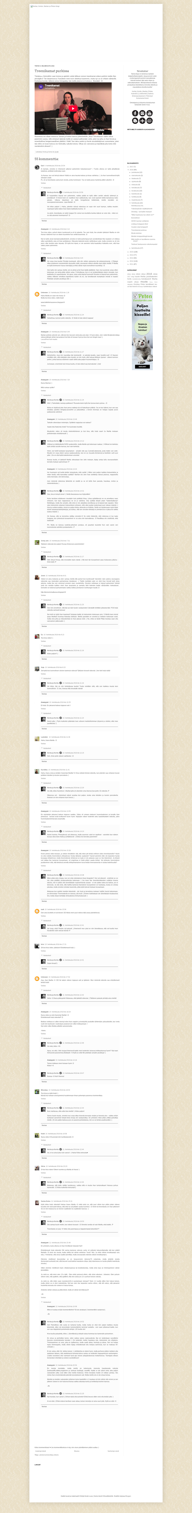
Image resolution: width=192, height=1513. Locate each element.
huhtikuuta (135, 197)
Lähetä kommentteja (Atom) (49, 1455)
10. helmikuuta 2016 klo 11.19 (73, 400)
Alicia (43, 1166)
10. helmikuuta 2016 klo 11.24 (73, 315)
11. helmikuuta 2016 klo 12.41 (73, 925)
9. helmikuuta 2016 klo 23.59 (73, 192)
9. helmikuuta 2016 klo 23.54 (55, 166)
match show (133, 282)
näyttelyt (130, 284)
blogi (132, 276)
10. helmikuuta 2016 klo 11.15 (73, 718)
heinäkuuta (136, 188)
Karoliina (44, 770)
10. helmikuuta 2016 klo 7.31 (59, 541)
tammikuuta (136, 248)
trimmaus (140, 286)
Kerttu (139, 91)
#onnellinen (135, 218)
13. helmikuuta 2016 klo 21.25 (73, 1394)
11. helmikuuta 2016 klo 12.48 (73, 1043)
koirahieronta (136, 279)
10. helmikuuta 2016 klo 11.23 (73, 605)
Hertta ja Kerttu (53, 192)
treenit (134, 286)
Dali (42, 166)
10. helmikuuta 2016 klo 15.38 (73, 875)
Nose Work (153, 282)
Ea (42, 635)
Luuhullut (44, 737)
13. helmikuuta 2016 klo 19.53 (73, 1221)
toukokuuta (136, 194)
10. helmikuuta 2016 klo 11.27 (73, 352)
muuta (144, 281)
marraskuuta (136, 175)
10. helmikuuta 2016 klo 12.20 (73, 788)
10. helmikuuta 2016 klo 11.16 (73, 650)
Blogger (128, 1496)
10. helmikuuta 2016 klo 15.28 (60, 850)
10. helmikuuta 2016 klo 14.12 (73, 441)
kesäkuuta (135, 191)
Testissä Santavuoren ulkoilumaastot (144, 244)
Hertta (134, 91)
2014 (132, 255)
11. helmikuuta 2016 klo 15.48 (60, 1243)
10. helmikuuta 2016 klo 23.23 (56, 1166)
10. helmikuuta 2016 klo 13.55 (60, 811)
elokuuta (135, 185)
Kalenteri (134, 94)
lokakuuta (135, 178)
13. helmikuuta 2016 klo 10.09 (66, 1306)
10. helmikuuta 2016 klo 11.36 (59, 737)
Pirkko (150, 91)
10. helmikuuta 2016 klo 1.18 (59, 292)
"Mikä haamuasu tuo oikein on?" (142, 215)
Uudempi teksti (40, 1451)
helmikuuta (136, 203)
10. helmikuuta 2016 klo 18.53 (59, 1090)
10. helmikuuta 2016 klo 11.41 (59, 770)
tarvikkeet (150, 284)
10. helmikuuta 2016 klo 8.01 (56, 576)
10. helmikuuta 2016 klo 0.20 (73, 258)
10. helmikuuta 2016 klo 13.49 (66, 419)
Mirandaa (44, 1090)
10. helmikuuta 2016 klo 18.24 (60, 1012)
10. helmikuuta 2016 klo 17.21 (55, 944)
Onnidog (136, 284)
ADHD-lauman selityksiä (140, 221)
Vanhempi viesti (113, 1451)
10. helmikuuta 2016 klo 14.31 (73, 491)
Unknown (44, 292)
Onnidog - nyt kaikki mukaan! (141, 212)
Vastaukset (47, 188)
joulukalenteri (151, 276)
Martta (145, 91)
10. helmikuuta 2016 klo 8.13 (54, 635)
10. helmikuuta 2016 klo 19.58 (56, 1134)
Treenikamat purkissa (139, 230)
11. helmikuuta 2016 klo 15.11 (61, 1201)
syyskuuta (135, 181)
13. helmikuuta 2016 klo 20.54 (66, 1365)
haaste (137, 277)
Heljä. (148, 105)
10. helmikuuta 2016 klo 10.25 (60, 702)
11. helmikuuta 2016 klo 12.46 (73, 1182)
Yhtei (149, 96)
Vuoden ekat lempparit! (139, 227)
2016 (132, 170)
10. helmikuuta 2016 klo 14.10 (73, 831)
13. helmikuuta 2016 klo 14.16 (66, 1060)
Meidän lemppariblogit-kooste (141, 236)
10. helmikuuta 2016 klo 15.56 (55, 909)
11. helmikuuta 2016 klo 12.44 (73, 1108)
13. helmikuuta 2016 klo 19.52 (73, 1322)
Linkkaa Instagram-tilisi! (139, 224)
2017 (132, 167)
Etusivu (76, 1451)
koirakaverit (146, 279)
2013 (132, 258)
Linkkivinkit (143, 94)
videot (155, 286)
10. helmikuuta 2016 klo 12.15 (73, 753)
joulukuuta (135, 172)
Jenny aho (45, 541)
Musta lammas (136, 233)
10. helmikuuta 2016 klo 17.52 (59, 977)
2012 (132, 261)
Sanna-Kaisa (45, 1201)
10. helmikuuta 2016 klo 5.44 (59, 332)
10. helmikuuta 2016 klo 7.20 (59, 380)
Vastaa (43, 183)
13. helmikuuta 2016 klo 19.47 (73, 1073)
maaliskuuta (136, 200)
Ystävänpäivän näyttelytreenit (141, 209)
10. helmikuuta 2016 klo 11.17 (73, 557)
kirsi (42, 944)
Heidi (43, 1134)
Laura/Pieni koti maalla (49, 339)
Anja (42, 667)
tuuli (42, 909)
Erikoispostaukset (138, 96)
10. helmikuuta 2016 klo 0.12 (59, 229)
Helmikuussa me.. (137, 206)
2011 (132, 264)
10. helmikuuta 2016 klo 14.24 (66, 469)
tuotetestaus (148, 286)
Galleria (150, 94)
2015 (132, 252)
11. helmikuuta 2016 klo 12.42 (73, 995)
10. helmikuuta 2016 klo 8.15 (55, 667)
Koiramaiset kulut (142, 98)
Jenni (43, 576)
